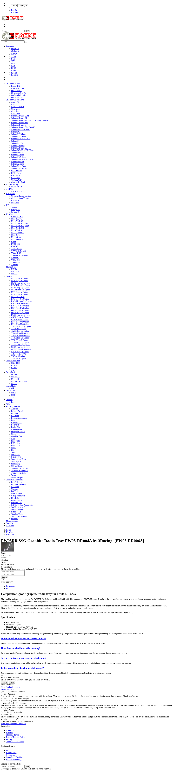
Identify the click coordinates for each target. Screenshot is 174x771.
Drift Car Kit (16, 91)
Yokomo (9, 404)
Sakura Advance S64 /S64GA (23, 127)
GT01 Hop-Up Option (20, 351)
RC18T (14, 367)
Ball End (14, 413)
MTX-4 (14, 274)
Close (12, 682)
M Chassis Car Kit (18, 93)
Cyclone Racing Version (21, 196)
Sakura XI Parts (17, 164)
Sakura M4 (15, 141)
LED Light (15, 443)
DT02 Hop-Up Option (20, 310)
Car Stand (15, 487)
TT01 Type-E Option (19, 340)
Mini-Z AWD (16, 219)
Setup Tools (16, 512)
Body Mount (16, 422)
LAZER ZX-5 (17, 216)
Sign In (4, 682)
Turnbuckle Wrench (19, 516)
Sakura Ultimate (17, 161)
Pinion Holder (17, 500)
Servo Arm (15, 454)
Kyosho (9, 214)
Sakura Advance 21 (19, 118)
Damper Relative (18, 432)
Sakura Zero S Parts (19, 168)
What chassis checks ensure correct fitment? (23, 638)
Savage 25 (15, 210)
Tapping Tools (17, 514)
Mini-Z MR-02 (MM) (20, 226)
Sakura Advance (17, 145)
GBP (13, 66)
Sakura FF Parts (17, 155)
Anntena (14, 409)
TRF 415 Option (18, 356)
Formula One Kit (18, 97)
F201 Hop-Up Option (20, 308)
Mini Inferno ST (17, 239)
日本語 (14, 54)
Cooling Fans (16, 429)
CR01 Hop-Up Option (20, 317)
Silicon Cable (16, 466)
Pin (12, 450)
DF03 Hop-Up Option (20, 313)
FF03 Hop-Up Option (20, 322)
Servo (13, 452)
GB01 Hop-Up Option (20, 347)
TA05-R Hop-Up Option (21, 326)
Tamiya (9, 276)
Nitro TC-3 (15, 363)
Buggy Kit (15, 86)
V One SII (15, 262)
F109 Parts (15, 175)
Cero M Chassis (17, 107)
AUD (13, 56)
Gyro (13, 438)
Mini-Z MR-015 (17, 228)
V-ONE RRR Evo (18, 251)
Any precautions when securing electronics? (23, 658)
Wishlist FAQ (11, 753)
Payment (9, 732)
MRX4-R (15, 271)
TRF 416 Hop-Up (18, 354)
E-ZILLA (15, 200)
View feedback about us (10, 687)
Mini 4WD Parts (17, 297)
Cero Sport (15, 111)
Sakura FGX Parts (18, 157)
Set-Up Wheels (17, 509)
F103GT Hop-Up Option (21, 301)
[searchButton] (26, 42)
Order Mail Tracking (14, 757)
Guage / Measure (18, 496)
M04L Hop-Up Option (20, 283)
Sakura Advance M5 (19, 123)
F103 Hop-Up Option (20, 299)
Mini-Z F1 (15, 235)
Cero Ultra (15, 113)
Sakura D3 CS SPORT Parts (22, 150)
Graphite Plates (17, 436)
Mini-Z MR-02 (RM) (19, 223)
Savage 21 (15, 207)
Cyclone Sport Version (20, 198)
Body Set (15, 425)
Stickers (14, 519)
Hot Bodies (10, 194)
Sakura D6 (15, 132)
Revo (13, 402)
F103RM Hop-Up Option (21, 303)
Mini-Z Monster (17, 232)
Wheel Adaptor (17, 477)
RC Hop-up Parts (13, 406)
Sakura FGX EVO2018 (20, 139)
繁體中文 (15, 49)
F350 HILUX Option (20, 319)
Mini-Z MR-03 (17, 221)
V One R (15, 258)
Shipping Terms (12, 735)
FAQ (8, 588)
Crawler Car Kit (17, 88)
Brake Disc (15, 427)
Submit (4, 577)
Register (14, 12)
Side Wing (15, 464)
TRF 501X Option (18, 358)
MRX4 (14, 269)
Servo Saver (16, 457)
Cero (13, 104)
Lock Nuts (15, 445)
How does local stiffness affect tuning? (20, 648)
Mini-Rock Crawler (19, 381)
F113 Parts (15, 178)
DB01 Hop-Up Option (20, 315)
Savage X (15, 212)
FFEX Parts (16, 173)
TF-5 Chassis (16, 248)
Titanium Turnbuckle (19, 470)
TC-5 (13, 370)
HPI (7, 205)
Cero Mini (15, 109)
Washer (14, 475)
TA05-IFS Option (18, 329)
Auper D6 (15, 102)
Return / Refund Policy (15, 737)
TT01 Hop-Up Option (20, 338)
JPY (13, 61)
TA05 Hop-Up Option (20, 331)
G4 (12, 388)
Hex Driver (15, 498)
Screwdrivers (16, 503)
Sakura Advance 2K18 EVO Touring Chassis (29, 120)
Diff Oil (14, 491)
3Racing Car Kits (13, 84)
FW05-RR (15, 244)
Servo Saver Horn (18, 459)
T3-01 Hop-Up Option (20, 345)
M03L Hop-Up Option (20, 287)
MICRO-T (15, 377)
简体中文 (15, 51)
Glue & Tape (16, 493)
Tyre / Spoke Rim (18, 473)
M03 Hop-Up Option (19, 292)
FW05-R (14, 246)
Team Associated (13, 361)
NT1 (13, 395)
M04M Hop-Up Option (20, 285)
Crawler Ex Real (18, 182)
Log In (14, 10)
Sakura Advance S (18, 125)
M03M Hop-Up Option (20, 290)
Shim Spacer (16, 461)
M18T (13, 393)
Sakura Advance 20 (19, 148)
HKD (13, 68)
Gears (13, 434)
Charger (14, 489)
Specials (9, 523)
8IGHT (14, 374)
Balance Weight (17, 411)
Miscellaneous (12, 521)
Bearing (14, 420)
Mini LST (15, 379)
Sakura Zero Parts (18, 166)
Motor (13, 448)
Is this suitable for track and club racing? (22, 668)
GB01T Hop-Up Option (21, 349)
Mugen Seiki (11, 267)
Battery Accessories (19, 418)
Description (10, 586)
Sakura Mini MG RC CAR (22, 159)
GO (27, 31)
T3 (12, 397)
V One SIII (15, 260)
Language (10, 46)
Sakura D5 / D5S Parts (20, 129)
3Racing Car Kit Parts (15, 100)
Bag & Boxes (16, 482)
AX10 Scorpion (17, 191)
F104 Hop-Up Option (20, 306)
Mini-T (14, 384)
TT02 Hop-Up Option (20, 342)
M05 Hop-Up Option (19, 281)
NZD (13, 63)
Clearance (10, 525)
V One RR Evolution (19, 255)
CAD (13, 70)
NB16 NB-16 (16, 187)
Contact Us (10, 755)
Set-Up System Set (18, 507)
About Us (10, 730)
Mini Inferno (16, 237)
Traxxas (9, 400)
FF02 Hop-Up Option (20, 324)
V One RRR (16, 253)
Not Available (6, 567)
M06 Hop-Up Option (19, 278)
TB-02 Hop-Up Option (20, 335)
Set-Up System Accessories (22, 505)
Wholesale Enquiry (14, 759)
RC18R (14, 365)
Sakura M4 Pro (17, 143)
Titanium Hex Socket (19, 468)
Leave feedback (7, 689)
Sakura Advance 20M (20, 116)
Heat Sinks (15, 441)
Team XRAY (11, 390)
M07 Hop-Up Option (19, 294)
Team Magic (11, 386)
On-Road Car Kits (18, 95)
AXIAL (9, 189)
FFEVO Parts (16, 171)
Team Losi (10, 372)
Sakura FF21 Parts (18, 136)
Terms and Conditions (15, 742)
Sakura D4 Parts (17, 152)
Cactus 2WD (16, 180)
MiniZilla (15, 203)
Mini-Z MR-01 (17, 230)
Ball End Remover (18, 484)
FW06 (13, 242)
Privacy (9, 739)
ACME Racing (12, 184)
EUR (13, 59)
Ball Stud (15, 416)
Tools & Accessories (14, 480)
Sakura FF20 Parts (18, 134)
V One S (14, 264)
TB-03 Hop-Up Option (20, 333)
